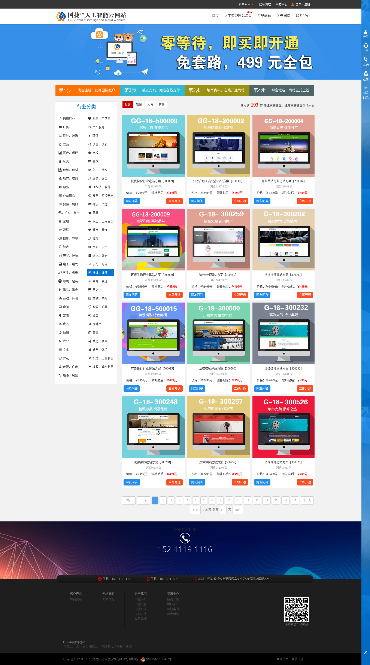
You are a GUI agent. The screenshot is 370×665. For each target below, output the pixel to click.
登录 (298, 4)
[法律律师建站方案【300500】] (218, 334)
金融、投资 (99, 247)
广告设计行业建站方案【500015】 (153, 368)
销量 (139, 104)
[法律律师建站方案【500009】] (153, 146)
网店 (95, 289)
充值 (366, 79)
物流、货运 (99, 204)
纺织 (66, 332)
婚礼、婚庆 (70, 289)
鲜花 (66, 358)
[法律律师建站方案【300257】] (218, 427)
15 (276, 500)
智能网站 (76, 599)
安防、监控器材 (102, 195)
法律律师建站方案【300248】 (153, 462)
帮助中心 (281, 4)
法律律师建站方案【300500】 (218, 368)
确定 (237, 509)
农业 (66, 341)
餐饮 (95, 161)
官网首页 (282, 659)
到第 (215, 509)
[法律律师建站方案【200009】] (153, 240)
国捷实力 (173, 609)
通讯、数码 (99, 255)
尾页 (195, 509)
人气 (150, 104)
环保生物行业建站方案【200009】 (153, 274)
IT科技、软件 (101, 187)
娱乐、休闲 (99, 349)
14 (266, 500)
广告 (66, 127)
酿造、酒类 (99, 341)
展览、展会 (99, 178)
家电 (66, 221)
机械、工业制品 (102, 358)
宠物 (66, 315)
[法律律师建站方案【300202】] (283, 240)
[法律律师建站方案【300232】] (283, 334)
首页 (215, 16)
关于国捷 (283, 16)
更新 (162, 104)
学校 (95, 152)
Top (365, 644)
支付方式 (141, 614)
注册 (307, 4)
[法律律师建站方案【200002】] (218, 146)
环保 (95, 135)
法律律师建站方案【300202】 (283, 274)
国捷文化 (141, 604)
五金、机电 (70, 272)
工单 (366, 50)
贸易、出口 (70, 204)
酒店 (95, 315)
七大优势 (108, 599)
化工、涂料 (99, 170)
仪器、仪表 (99, 144)
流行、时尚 (99, 264)
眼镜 (66, 230)
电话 (366, 65)
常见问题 (264, 16)
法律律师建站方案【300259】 (218, 274)
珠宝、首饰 (99, 230)
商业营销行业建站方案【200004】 (283, 181)
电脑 (66, 307)
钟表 (66, 247)
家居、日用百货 (102, 221)
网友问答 (132, 201)
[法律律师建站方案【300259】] (218, 240)
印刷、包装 (70, 281)
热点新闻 (173, 614)
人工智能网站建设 (238, 16)
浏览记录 (366, 95)
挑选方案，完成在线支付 (161, 90)
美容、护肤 (70, 255)
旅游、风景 (70, 375)
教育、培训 (70, 178)
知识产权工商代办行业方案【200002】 (218, 181)
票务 (66, 187)
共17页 (207, 509)
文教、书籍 (99, 298)
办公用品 (69, 195)
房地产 (96, 324)
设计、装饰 (70, 135)
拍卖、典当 (71, 212)
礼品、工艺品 (101, 118)
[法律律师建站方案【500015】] (153, 334)
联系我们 (303, 16)
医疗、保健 (70, 152)
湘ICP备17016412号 (158, 659)
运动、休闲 (70, 298)
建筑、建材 (70, 170)
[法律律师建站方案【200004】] (283, 146)
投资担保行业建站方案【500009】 (153, 181)
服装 (95, 212)
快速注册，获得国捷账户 (96, 90)
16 (285, 500)
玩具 (66, 161)
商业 (95, 332)
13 (257, 500)
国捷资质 (141, 609)
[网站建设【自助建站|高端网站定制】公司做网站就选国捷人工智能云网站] (93, 16)
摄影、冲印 (70, 238)
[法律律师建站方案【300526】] (283, 427)
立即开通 (175, 201)
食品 (66, 144)
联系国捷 (141, 618)
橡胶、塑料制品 (102, 366)
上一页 (144, 500)
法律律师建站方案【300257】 (218, 462)
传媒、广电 (70, 366)
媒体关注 (173, 604)
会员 (366, 37)
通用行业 (69, 118)
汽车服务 (98, 127)
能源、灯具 (99, 307)
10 (229, 500)
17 (295, 500)
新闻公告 (246, 4)
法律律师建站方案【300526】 (283, 462)
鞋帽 (95, 238)
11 (238, 500)
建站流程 (265, 4)
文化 (66, 349)
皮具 (66, 324)
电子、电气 (70, 264)
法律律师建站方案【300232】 (283, 368)
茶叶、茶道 (99, 281)
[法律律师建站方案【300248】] (153, 427)
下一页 (307, 500)
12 (247, 500)
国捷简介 (141, 599)
